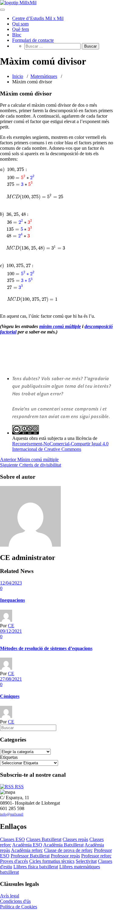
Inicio (17, 76)
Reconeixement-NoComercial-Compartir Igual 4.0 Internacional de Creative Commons (60, 446)
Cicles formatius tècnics (51, 861)
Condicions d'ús (15, 901)
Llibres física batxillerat (35, 866)
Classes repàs (75, 839)
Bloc (16, 34)
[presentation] (57, 235)
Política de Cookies (18, 906)
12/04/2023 (11, 582)
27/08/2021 (11, 679)
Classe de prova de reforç (68, 850)
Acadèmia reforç (27, 850)
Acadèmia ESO (27, 844)
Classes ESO (12, 839)
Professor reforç (96, 855)
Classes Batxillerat (43, 839)
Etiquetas (9, 757)
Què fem (20, 29)
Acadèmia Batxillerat (63, 844)
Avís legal (9, 895)
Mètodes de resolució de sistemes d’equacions (46, 648)
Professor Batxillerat (30, 855)
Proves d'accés (14, 861)
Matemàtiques (43, 76)
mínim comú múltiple (60, 326)
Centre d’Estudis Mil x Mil (38, 18)
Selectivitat (86, 861)
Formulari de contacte (33, 40)
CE (11, 625)
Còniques (9, 696)
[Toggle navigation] (2, 10)
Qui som (20, 23)
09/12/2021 (11, 631)
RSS (19, 786)
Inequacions (12, 600)
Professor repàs (65, 855)
